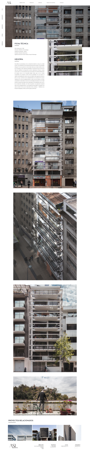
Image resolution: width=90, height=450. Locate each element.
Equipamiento (2, 17)
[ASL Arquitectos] (9, 3)
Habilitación (2, 26)
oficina (2, 35)
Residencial (2, 43)
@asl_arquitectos (77, 446)
